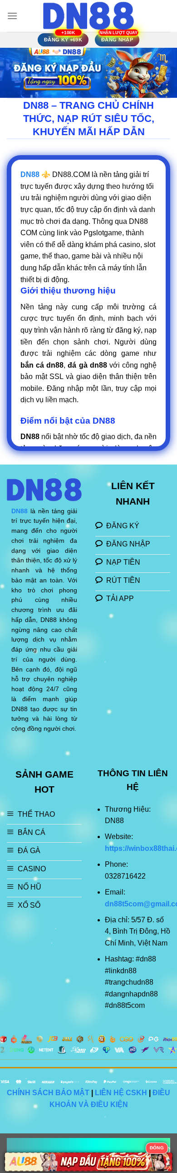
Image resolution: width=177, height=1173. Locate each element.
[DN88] (88, 16)
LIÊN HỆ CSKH (121, 1093)
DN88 (19, 511)
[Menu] (12, 16)
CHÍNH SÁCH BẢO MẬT (48, 1093)
